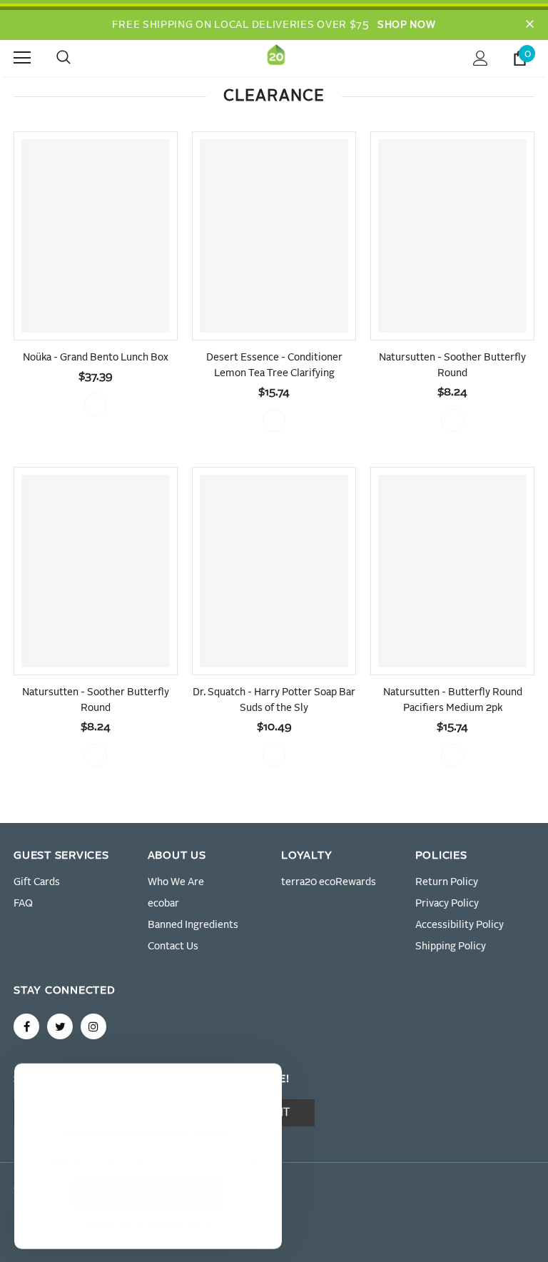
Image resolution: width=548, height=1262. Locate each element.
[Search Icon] (77, 58)
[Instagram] (93, 1026)
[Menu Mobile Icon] (22, 57)
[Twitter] (60, 1026)
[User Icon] (480, 58)
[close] (529, 25)
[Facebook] (26, 1026)
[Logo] (276, 57)
